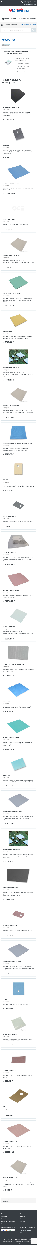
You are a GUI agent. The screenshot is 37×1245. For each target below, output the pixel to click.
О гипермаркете (24, 1213)
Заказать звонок (30, 4)
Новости (22, 1216)
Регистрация (31, 18)
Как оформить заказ (7, 1213)
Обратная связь (25, 1233)
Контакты (29, 15)
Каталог (7, 15)
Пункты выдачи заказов (8, 1221)
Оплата (22, 15)
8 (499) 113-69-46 (30, 2)
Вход (23, 18)
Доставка (14, 15)
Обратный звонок (25, 1230)
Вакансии (22, 1218)
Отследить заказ (30, 24)
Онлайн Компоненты (22, 1239)
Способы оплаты (6, 1218)
